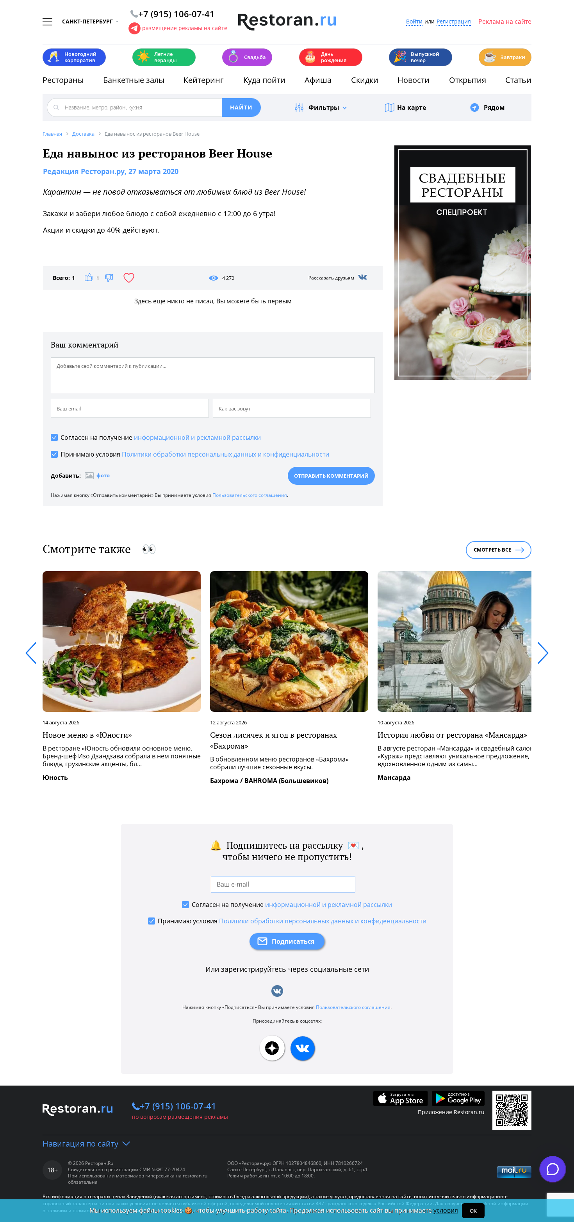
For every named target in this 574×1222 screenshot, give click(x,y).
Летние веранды (157, 57)
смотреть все (492, 549)
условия (445, 1210)
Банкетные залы (133, 80)
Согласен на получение (161, 437)
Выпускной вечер (416, 57)
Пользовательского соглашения (249, 495)
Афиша (318, 80)
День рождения (324, 57)
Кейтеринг (204, 80)
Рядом (494, 107)
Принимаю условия (195, 454)
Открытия (467, 80)
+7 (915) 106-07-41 (178, 1106)
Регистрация (454, 21)
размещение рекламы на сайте (184, 28)
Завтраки (504, 56)
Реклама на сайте (504, 22)
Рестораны (63, 80)
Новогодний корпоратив (71, 57)
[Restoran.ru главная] (287, 22)
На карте (411, 107)
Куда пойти (264, 80)
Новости (414, 80)
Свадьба (246, 56)
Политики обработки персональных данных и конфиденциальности (225, 454)
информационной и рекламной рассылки (197, 437)
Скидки (364, 80)
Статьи (518, 80)
